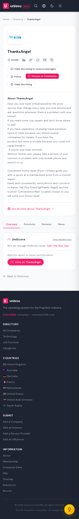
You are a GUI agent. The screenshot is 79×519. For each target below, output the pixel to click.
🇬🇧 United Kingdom (14, 364)
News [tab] (61, 224)
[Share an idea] (69, 509)
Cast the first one (58, 245)
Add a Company (13, 421)
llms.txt (7, 491)
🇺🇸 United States (13, 393)
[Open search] (36, 6)
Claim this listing (23, 84)
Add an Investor (12, 427)
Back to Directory (18, 276)
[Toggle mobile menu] (60, 6)
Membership (10, 461)
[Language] (44, 6)
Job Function (11, 342)
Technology (10, 336)
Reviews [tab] (47, 224)
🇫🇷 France (9, 382)
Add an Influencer (13, 439)
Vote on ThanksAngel (28, 262)
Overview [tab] (11, 224)
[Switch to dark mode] (52, 6)
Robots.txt (9, 485)
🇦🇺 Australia (10, 370)
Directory (18, 19)
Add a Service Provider (16, 433)
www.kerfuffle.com (43, 314)
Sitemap (8, 479)
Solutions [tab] (29, 224)
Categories (9, 348)
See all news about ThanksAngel (31, 208)
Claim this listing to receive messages (35, 68)
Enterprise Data (12, 467)
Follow (17, 76)
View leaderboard (62, 239)
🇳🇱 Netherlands (12, 388)
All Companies (11, 330)
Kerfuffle (10, 314)
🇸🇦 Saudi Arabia (12, 405)
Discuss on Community (44, 76)
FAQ (5, 473)
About (6, 455)
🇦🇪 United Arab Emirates (18, 399)
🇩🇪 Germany (10, 376)
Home (6, 19)
